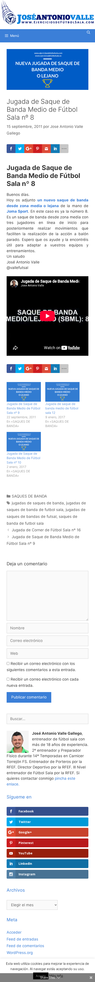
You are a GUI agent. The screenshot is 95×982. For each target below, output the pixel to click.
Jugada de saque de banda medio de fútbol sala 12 (61, 408)
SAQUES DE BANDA (29, 496)
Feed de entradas (22, 939)
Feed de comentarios (25, 946)
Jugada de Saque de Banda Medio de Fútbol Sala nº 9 (23, 408)
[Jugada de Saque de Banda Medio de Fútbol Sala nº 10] (24, 442)
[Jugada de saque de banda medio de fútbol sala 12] (62, 392)
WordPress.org (20, 952)
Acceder (14, 932)
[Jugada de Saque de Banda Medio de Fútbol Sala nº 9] (24, 392)
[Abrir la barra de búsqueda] (88, 32)
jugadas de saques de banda (38, 503)
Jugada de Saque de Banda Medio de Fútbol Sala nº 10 (23, 458)
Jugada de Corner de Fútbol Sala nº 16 (46, 530)
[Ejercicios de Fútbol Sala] (47, 12)
